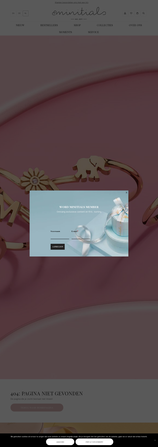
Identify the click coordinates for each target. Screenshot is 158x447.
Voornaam (55, 231)
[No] (155, 440)
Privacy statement (94, 442)
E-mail (75, 231)
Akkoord (60, 442)
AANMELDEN (57, 247)
